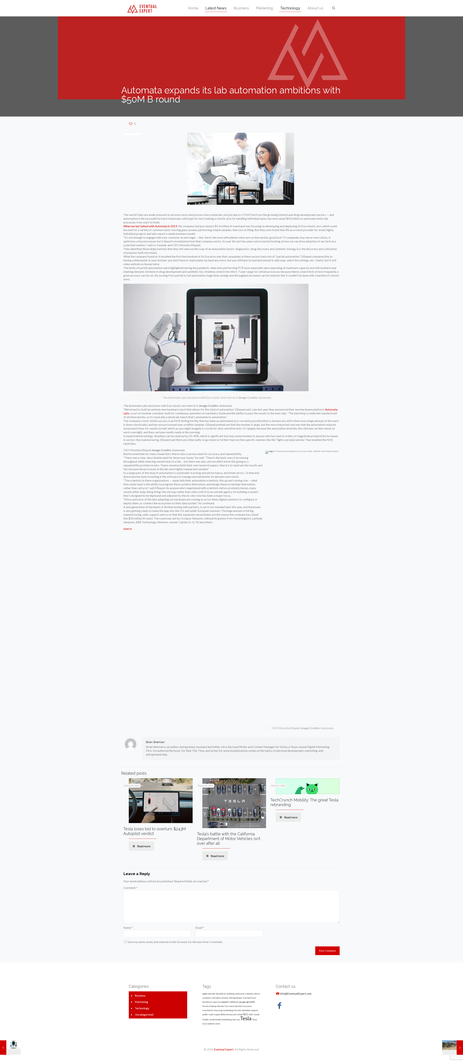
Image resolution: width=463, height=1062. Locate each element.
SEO (245, 1014)
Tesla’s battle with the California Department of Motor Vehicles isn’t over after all (228, 839)
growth (250, 1001)
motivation (246, 1010)
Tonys (254, 1019)
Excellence (207, 1002)
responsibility (219, 1014)
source (127, 528)
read (211, 1014)
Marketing (141, 1001)
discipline (216, 998)
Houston (220, 1006)
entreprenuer (249, 998)
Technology (142, 1008)
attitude (211, 993)
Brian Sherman (155, 742)
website (211, 1023)
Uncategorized (144, 1014)
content (249, 993)
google (242, 1002)
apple (204, 993)
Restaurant (231, 1014)
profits (205, 1014)
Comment (130, 887)
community (240, 993)
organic (254, 1010)
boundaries (221, 993)
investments (208, 1010)
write (217, 1023)
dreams (225, 998)
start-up (235, 1019)
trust (204, 1023)
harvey (205, 1006)
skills (251, 1014)
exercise (217, 1002)
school (240, 1014)
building (230, 993)
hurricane (229, 1006)
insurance (247, 1006)
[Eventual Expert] (142, 8)
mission (237, 1010)
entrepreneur (235, 997)
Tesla (246, 1018)
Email (199, 927)
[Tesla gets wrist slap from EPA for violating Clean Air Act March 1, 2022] (452, 1047)
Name (128, 927)
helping (212, 1006)
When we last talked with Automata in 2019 (150, 226)
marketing (228, 1010)
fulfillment (234, 1002)
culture (256, 993)
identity (238, 1006)
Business (140, 995)
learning (218, 1010)
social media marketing (220, 1019)
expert (225, 1001)
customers (207, 998)
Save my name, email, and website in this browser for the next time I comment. (175, 942)
